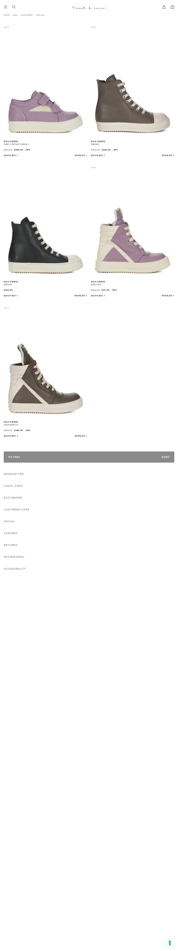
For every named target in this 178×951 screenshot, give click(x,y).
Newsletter (14, 474)
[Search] (14, 7)
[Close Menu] (5, 7)
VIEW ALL (40, 15)
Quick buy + (11, 156)
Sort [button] (166, 457)
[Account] (164, 7)
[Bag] (172, 7)
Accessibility (15, 569)
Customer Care (16, 509)
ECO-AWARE (13, 498)
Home (7, 15)
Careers (11, 533)
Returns (11, 545)
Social (9, 521)
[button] (81, 155)
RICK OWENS (11, 142)
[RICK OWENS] (89, 7)
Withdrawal (14, 557)
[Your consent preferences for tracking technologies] (169, 942)
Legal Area (13, 486)
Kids (15, 15)
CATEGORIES (26, 15)
